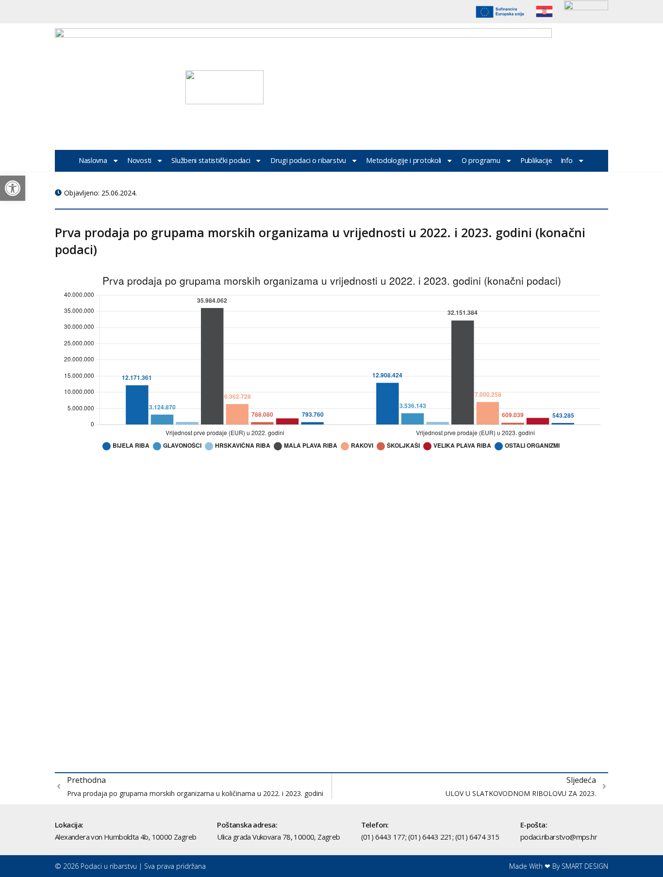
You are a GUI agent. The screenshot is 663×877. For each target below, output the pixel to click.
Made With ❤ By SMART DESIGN (558, 866)
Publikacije (536, 160)
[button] (12, 188)
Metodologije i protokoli (403, 160)
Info (567, 160)
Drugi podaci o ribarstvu (308, 160)
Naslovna (93, 160)
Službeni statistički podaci (210, 160)
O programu (481, 160)
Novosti (139, 160)
